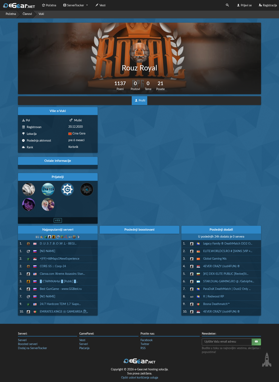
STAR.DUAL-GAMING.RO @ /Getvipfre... (228, 281)
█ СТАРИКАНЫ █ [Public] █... (59, 281)
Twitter (145, 344)
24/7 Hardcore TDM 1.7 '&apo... (60, 304)
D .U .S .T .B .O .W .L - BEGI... (58, 243)
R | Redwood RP (213, 296)
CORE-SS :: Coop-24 (53, 266)
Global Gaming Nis (215, 258)
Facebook (147, 340)
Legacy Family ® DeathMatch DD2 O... (227, 243)
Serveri (22, 340)
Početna (51, 5)
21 (160, 85)
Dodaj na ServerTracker (32, 348)
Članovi (27, 14)
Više (58, 220)
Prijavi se (246, 5)
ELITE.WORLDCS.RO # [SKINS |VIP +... (227, 251)
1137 (120, 85)
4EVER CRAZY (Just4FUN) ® (221, 266)
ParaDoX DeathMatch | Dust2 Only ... (227, 289)
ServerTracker (75, 5)
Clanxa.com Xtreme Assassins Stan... (62, 274)
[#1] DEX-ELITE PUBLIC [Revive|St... (225, 274)
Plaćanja (84, 348)
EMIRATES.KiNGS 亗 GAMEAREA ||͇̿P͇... (64, 311)
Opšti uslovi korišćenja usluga (139, 377)
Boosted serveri (27, 344)
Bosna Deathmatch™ (216, 304)
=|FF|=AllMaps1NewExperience (59, 258)
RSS (143, 348)
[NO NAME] (47, 251)
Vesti (102, 5)
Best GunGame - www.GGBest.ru (61, 289)
